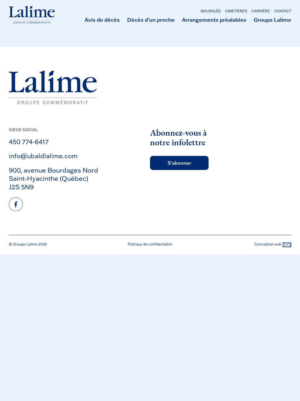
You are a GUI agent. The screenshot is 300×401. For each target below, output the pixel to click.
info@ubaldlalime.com (43, 155)
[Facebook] (16, 204)
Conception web (267, 244)
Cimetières (236, 11)
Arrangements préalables (214, 19)
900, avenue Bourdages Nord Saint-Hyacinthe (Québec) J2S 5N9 (53, 178)
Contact (282, 11)
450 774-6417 (29, 141)
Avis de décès (102, 19)
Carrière (260, 11)
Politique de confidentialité (150, 244)
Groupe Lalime (272, 19)
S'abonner (179, 163)
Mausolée (211, 11)
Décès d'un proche (151, 19)
